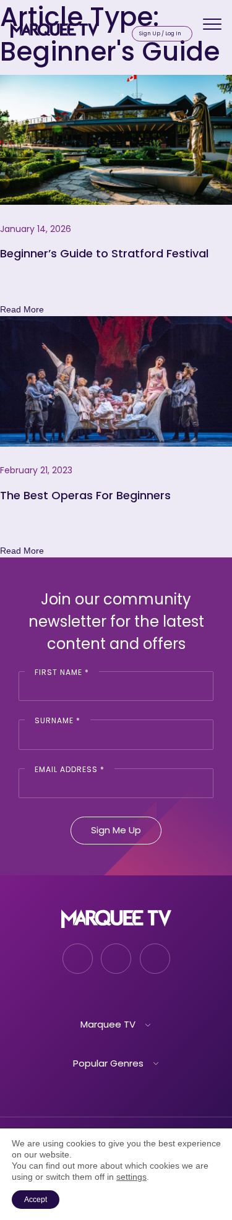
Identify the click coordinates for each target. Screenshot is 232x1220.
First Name (62, 672)
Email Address (70, 769)
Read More (22, 309)
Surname (57, 720)
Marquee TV (107, 1024)
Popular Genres (108, 1063)
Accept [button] (35, 1199)
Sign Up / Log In (160, 33)
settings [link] (131, 1177)
